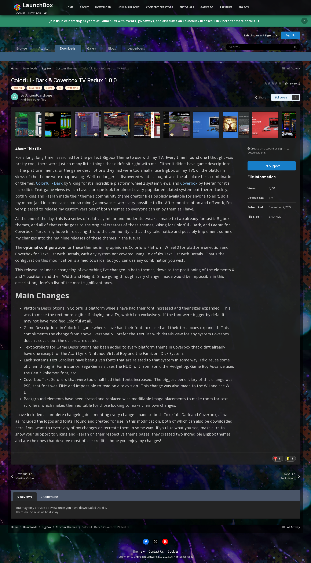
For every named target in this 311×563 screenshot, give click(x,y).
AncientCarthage (38, 95)
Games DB (206, 7)
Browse (21, 48)
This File (280, 47)
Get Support (271, 166)
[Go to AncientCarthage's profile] (14, 96)
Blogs (112, 48)
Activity (43, 48)
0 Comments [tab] (50, 497)
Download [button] (103, 7)
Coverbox (188, 183)
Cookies (173, 551)
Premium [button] (226, 7)
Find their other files (33, 99)
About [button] (84, 7)
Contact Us (156, 551)
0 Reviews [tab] (24, 497)
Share (261, 97)
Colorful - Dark (49, 183)
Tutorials (186, 7)
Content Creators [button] (159, 7)
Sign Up (291, 35)
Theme (137, 551)
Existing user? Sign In (260, 35)
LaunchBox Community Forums (45, 35)
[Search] (295, 47)
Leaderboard (136, 48)
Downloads (68, 48)
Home (69, 7)
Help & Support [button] (128, 7)
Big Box (243, 7)
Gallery (91, 48)
